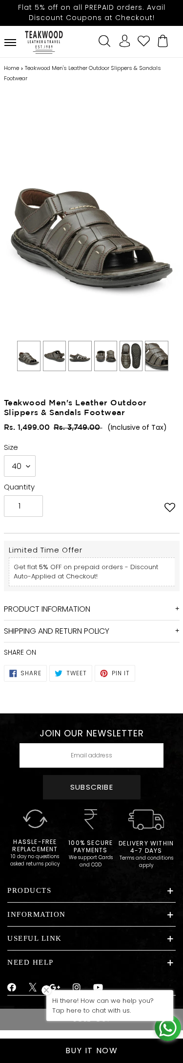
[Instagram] (77, 988)
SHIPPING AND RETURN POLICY (56, 631)
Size (11, 447)
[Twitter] (33, 989)
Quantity (19, 487)
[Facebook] (12, 988)
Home (11, 68)
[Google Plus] (55, 988)
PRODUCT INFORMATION (47, 609)
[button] (170, 507)
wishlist (144, 39)
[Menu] (10, 42)
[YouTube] (98, 988)
